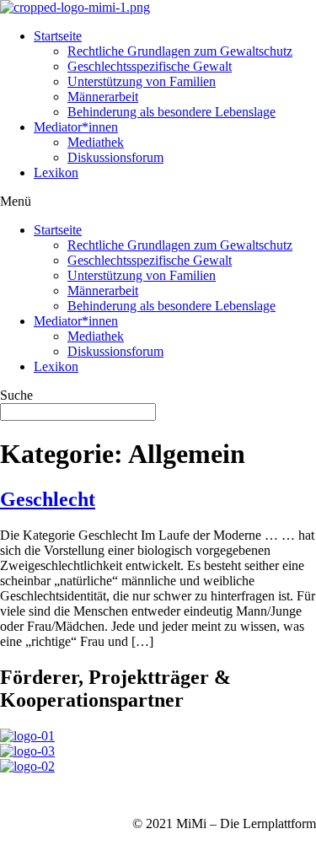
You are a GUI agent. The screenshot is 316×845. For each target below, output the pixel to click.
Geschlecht (47, 499)
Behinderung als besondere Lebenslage (171, 112)
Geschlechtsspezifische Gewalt (149, 66)
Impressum (29, 795)
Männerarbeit (102, 96)
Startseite (58, 36)
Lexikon (56, 172)
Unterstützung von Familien (141, 81)
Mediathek (95, 142)
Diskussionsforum (115, 157)
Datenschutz (101, 795)
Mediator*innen (76, 127)
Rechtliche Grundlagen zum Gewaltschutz (179, 51)
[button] (158, 201)
